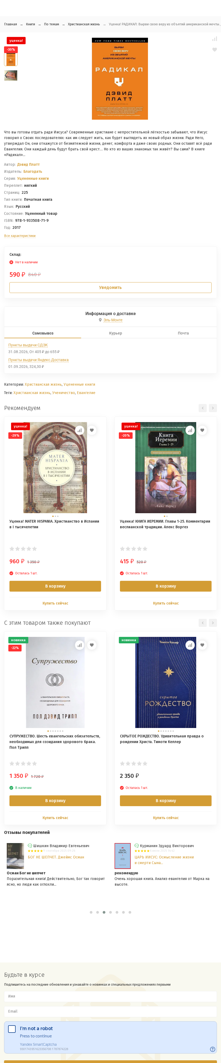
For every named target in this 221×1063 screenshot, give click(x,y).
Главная (10, 24)
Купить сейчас (55, 603)
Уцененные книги (33, 178)
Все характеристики (20, 236)
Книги (30, 24)
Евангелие (86, 393)
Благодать (32, 171)
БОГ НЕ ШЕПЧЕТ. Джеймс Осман (56, 857)
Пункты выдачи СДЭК (28, 345)
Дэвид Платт (28, 164)
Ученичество (63, 393)
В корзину (55, 586)
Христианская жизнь (84, 24)
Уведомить (110, 287)
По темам (51, 24)
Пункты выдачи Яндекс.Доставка (38, 360)
